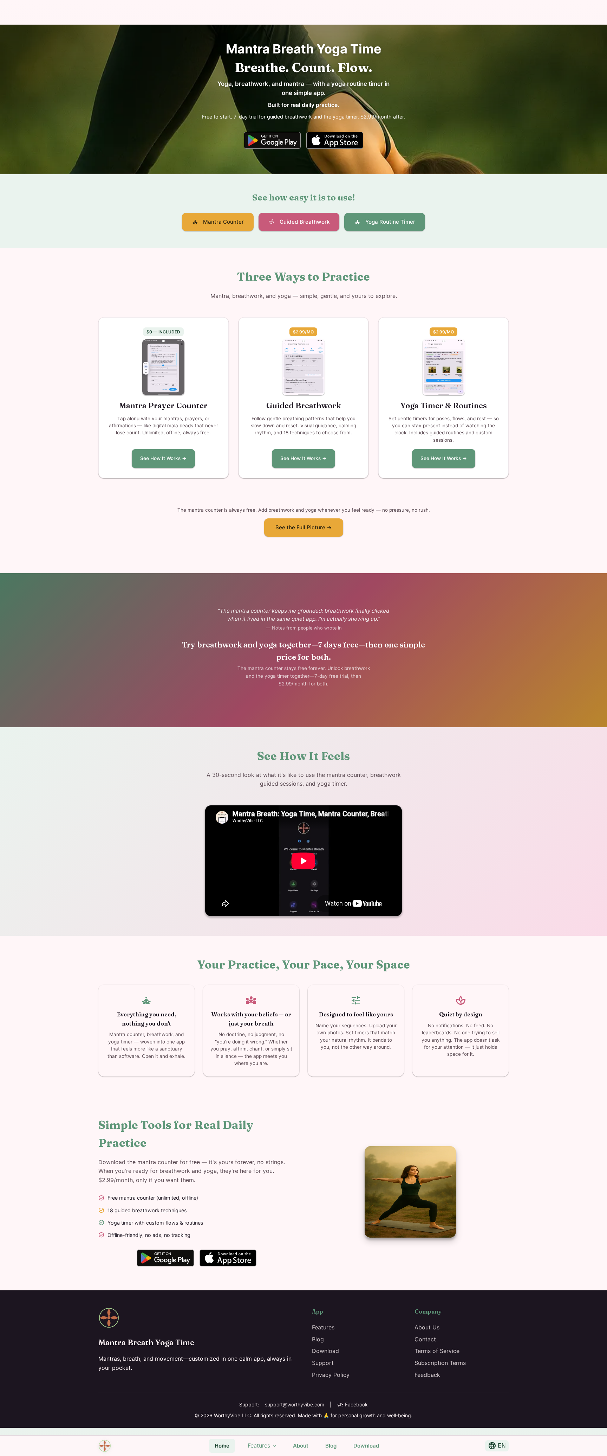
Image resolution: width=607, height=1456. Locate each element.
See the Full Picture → (303, 527)
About (300, 1445)
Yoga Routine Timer (384, 222)
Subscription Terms (440, 1362)
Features (263, 1446)
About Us (427, 1327)
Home (222, 1445)
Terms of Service (437, 1350)
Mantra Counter (218, 222)
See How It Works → (163, 458)
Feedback (427, 1374)
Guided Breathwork (298, 222)
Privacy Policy (331, 1374)
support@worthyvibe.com (294, 1404)
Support (323, 1362)
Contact (425, 1339)
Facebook (352, 1405)
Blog (331, 1445)
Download (366, 1445)
